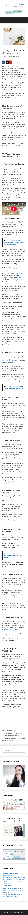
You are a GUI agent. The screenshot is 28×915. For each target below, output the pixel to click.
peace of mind (10, 145)
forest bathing (17, 623)
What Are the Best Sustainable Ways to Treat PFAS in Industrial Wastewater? (13, 890)
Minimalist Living (9, 730)
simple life (18, 85)
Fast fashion (19, 278)
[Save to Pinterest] (11, 62)
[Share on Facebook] (4, 62)
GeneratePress (19, 912)
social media (17, 584)
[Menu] (14, 20)
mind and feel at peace (10, 629)
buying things (9, 294)
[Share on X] (7, 62)
